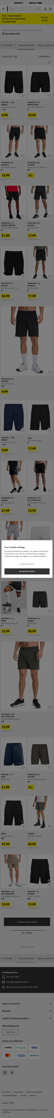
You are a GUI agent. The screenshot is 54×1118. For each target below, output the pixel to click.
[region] (27, 559)
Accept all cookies (27, 571)
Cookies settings (27, 564)
